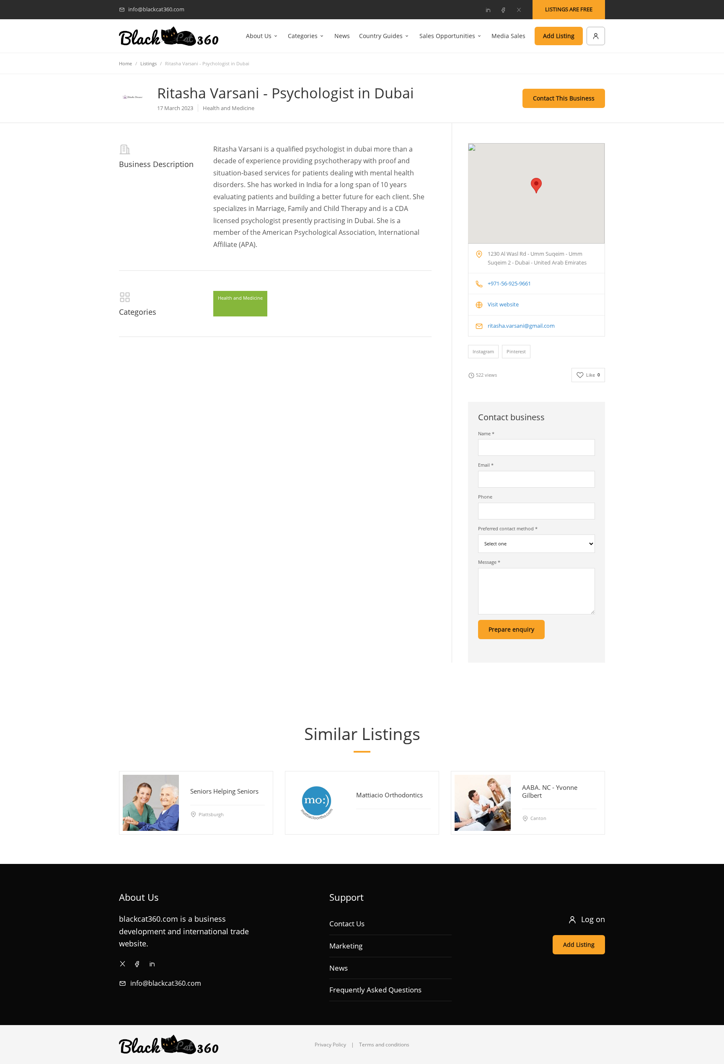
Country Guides (381, 36)
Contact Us (347, 923)
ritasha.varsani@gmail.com (521, 325)
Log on (593, 919)
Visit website (503, 304)
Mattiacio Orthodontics (389, 795)
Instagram (483, 351)
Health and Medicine (240, 298)
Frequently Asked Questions (375, 990)
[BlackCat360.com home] (168, 36)
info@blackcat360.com (165, 983)
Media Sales (508, 36)
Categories (303, 36)
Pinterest (516, 351)
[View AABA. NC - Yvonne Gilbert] (482, 802)
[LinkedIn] (487, 9)
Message (489, 562)
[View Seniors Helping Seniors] (150, 802)
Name (486, 433)
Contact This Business (564, 98)
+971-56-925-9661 (509, 283)
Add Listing (558, 36)
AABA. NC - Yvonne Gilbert (549, 791)
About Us (259, 36)
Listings (148, 63)
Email (486, 465)
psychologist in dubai (338, 149)
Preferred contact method (508, 528)
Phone (485, 496)
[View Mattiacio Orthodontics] (316, 802)
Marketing (345, 946)
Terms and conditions (384, 1044)
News (342, 36)
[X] (518, 9)
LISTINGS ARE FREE (568, 9)
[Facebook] (503, 9)
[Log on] (596, 36)
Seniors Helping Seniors (224, 791)
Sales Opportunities (447, 36)
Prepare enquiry (511, 629)
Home (125, 63)
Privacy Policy (330, 1044)
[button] (536, 185)
